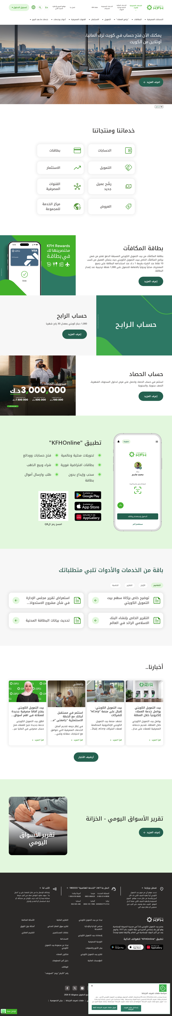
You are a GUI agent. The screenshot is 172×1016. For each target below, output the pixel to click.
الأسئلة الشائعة (28, 920)
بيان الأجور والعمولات (94, 948)
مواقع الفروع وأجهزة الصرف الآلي (59, 7)
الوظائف (65, 967)
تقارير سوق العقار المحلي (58, 926)
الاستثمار (95, 19)
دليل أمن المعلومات (60, 960)
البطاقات (138, 19)
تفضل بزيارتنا (150, 888)
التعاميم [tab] (157, 585)
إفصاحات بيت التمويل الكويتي (90, 935)
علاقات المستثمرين (60, 932)
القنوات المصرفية (78, 19)
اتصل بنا (72, 7)
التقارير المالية (62, 920)
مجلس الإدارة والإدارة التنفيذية (93, 927)
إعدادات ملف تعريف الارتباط (131, 1008)
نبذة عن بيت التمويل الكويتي (90, 920)
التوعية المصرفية (95, 942)
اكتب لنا (46, 888)
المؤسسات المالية (95, 960)
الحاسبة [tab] (115, 585)
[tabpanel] (86, 610)
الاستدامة (64, 939)
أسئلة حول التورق (27, 926)
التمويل (107, 19)
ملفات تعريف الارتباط (75, 1000)
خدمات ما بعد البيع (40, 19)
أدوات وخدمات (60, 19)
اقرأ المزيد (156, 740)
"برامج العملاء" (122, 19)
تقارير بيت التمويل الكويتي (91, 954)
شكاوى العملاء (62, 954)
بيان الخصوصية (56, 1000)
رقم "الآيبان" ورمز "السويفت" (56, 973)
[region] (129, 998)
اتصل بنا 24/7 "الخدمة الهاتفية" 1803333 (89, 888)
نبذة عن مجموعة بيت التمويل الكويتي (56, 946)
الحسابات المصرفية (155, 19)
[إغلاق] (92, 985)
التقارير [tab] (129, 585)
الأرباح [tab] (143, 585)
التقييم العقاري (28, 932)
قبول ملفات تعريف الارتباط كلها (104, 1007)
